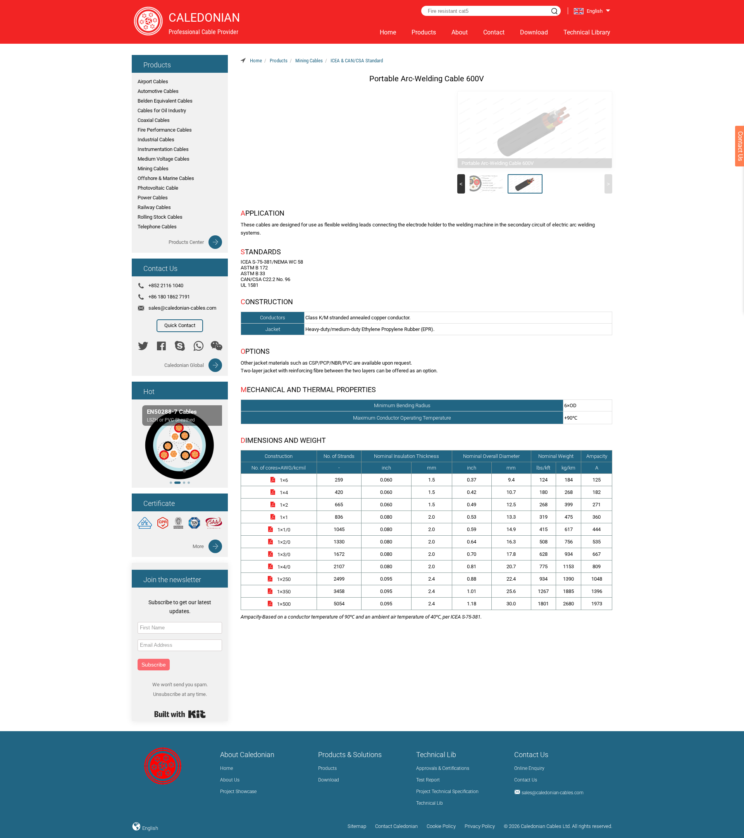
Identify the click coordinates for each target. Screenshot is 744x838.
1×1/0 (283, 530)
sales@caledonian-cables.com (182, 308)
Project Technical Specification (447, 791)
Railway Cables (154, 207)
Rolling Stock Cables (160, 217)
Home (388, 32)
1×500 (284, 604)
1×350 (284, 592)
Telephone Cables (157, 227)
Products (424, 32)
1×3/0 (283, 554)
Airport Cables (153, 81)
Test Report (428, 780)
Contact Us (525, 780)
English (149, 828)
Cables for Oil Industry (162, 110)
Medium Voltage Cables (163, 159)
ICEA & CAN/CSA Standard (357, 60)
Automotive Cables (158, 91)
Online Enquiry (529, 768)
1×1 (284, 517)
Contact (494, 32)
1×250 (284, 579)
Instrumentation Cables (163, 149)
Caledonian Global (184, 365)
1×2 (284, 505)
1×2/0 (283, 542)
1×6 (284, 480)
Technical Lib (429, 803)
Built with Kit (180, 714)
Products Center (186, 242)
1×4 (284, 492)
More (198, 546)
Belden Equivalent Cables (165, 101)
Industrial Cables (156, 139)
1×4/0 (283, 567)
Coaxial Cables (154, 120)
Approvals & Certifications (442, 768)
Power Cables (153, 198)
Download (534, 32)
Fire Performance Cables (165, 130)
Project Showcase (238, 791)
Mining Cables (153, 168)
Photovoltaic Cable (158, 188)
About (459, 32)
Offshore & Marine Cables (166, 178)
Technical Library (586, 32)
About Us (229, 780)
